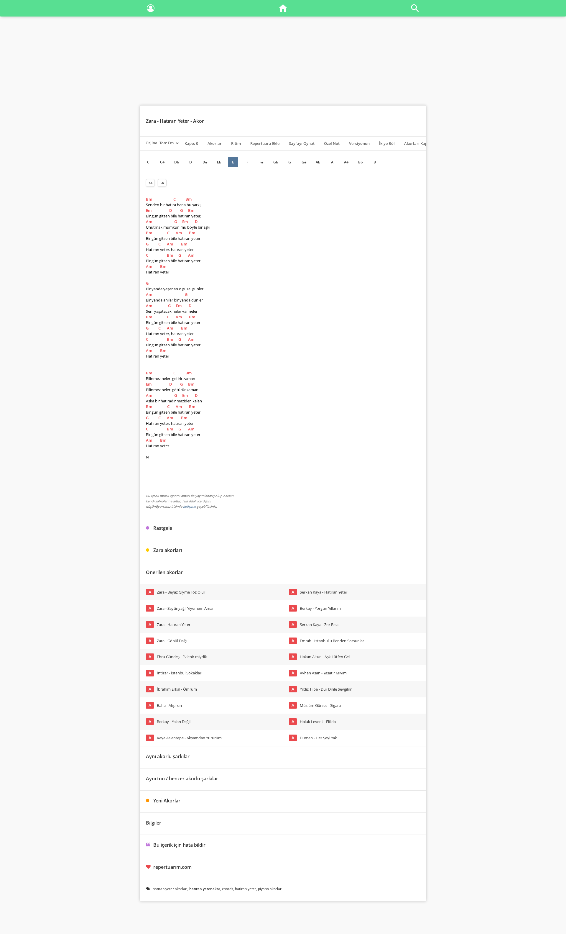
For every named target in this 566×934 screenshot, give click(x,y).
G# (304, 162)
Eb (219, 162)
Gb (275, 162)
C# (162, 162)
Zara (151, 121)
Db (176, 162)
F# (261, 162)
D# (205, 162)
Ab (318, 162)
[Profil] (150, 9)
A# (346, 162)
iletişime (189, 506)
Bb (360, 162)
